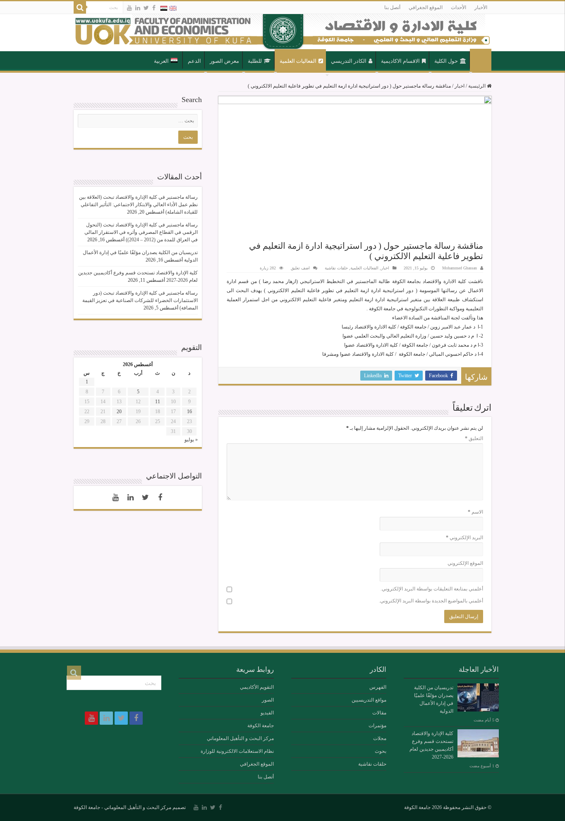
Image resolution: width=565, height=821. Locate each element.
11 (157, 402)
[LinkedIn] (137, 8)
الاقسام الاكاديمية (400, 61)
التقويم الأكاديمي (257, 687)
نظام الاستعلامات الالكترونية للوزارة (237, 751)
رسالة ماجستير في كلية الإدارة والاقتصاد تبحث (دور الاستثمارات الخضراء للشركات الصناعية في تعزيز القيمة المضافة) (140, 300)
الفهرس (377, 687)
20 (119, 411)
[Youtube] (129, 8)
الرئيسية (480, 60)
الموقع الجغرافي (426, 7)
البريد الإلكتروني (464, 537)
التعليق (474, 438)
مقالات (379, 713)
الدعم (194, 61)
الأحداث (458, 7)
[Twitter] (146, 8)
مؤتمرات (377, 725)
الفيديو (267, 713)
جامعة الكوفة (260, 725)
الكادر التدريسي (348, 61)
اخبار (459, 86)
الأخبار (480, 7)
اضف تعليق (300, 268)
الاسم (475, 512)
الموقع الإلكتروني (465, 563)
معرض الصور (224, 61)
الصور (268, 700)
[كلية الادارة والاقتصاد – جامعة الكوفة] (282, 32)
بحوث (380, 751)
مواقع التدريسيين (369, 700)
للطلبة (255, 61)
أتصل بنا (392, 7)
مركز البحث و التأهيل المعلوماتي (240, 738)
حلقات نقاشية (336, 268)
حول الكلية (446, 61)
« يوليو (191, 440)
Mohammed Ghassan (459, 268)
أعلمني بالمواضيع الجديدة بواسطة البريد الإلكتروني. (431, 601)
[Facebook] (153, 8)
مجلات (379, 738)
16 (189, 411)
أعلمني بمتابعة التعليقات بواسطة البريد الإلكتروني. (432, 589)
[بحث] (80, 7)
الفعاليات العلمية (298, 61)
